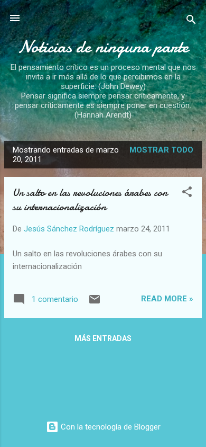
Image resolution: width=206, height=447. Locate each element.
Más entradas (103, 338)
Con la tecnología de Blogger (110, 427)
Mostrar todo (161, 150)
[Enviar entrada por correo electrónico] (94, 303)
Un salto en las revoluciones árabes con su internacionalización (90, 199)
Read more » (167, 298)
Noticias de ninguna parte (103, 47)
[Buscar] (191, 21)
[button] (187, 193)
